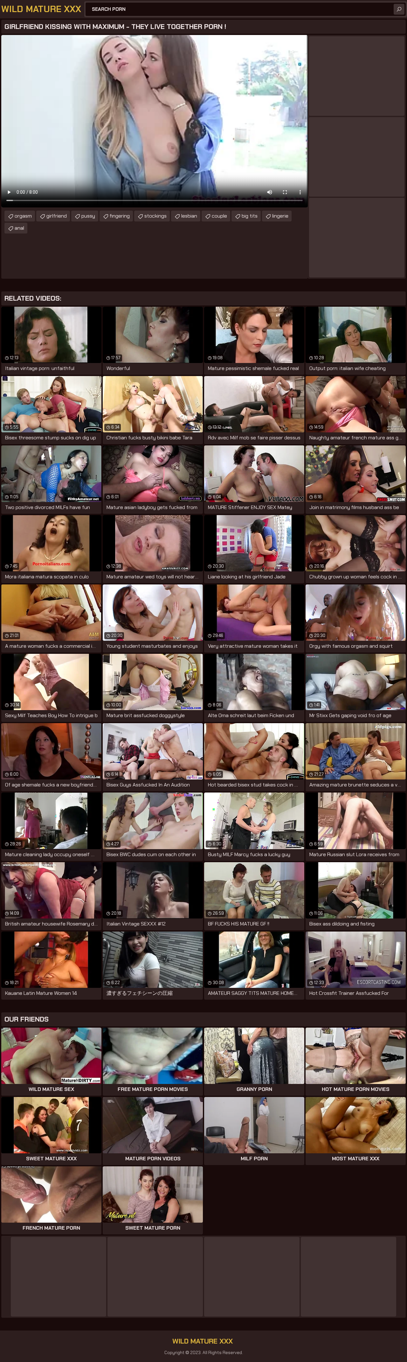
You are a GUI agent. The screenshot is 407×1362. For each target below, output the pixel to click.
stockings (155, 216)
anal (19, 228)
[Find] (399, 9)
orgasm (23, 216)
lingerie (280, 216)
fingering (120, 216)
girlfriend (56, 216)
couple (219, 216)
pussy (88, 216)
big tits (250, 216)
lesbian (189, 216)
